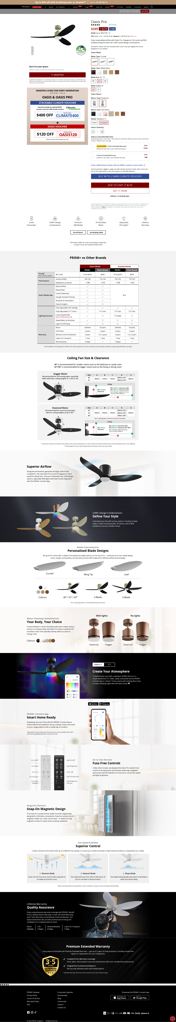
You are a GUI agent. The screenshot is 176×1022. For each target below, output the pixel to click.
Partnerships (62, 995)
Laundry (75, 7)
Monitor (51, 7)
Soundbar (128, 7)
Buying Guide (125, 11)
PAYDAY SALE (37, 7)
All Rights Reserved (51, 1021)
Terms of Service (33, 998)
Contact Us (61, 1007)
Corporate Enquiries (65, 992)
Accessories (137, 7)
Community (61, 1001)
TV (45, 7)
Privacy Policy (32, 995)
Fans (69, 7)
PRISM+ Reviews (33, 992)
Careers (60, 1004)
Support (146, 7)
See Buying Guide (96, 232)
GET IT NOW (120, 190)
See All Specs (78, 232)
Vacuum (107, 7)
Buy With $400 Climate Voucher (120, 176)
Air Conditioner (60, 7)
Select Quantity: (97, 127)
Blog (59, 998)
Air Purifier (120, 7)
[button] (95, 25)
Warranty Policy (33, 1001)
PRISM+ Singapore (37, 1021)
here (103, 207)
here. (110, 446)
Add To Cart (120, 185)
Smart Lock (99, 7)
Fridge (87, 7)
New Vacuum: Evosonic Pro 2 (69, 2)
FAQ (28, 1004)
